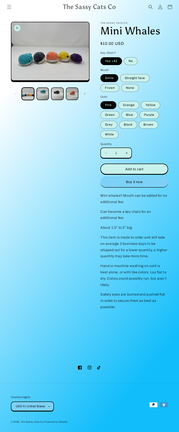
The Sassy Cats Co (32, 421)
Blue (129, 114)
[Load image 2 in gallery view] (42, 93)
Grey (109, 124)
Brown (148, 124)
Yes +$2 (111, 61)
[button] (9, 7)
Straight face (135, 78)
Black (128, 124)
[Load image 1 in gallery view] (28, 93)
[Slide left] (16, 94)
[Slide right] (85, 94)
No (131, 61)
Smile (109, 78)
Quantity (106, 144)
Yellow (151, 105)
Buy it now (134, 182)
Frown (110, 87)
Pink (108, 105)
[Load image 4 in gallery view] (72, 93)
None (130, 87)
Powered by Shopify (56, 421)
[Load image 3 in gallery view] (57, 93)
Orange (129, 105)
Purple (149, 114)
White (109, 134)
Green (110, 114)
